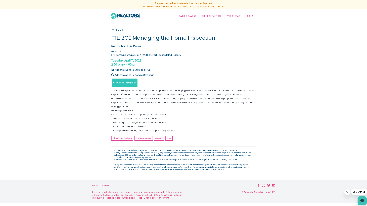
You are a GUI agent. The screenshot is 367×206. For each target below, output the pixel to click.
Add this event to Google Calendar (134, 75)
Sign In (250, 16)
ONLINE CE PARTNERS (211, 16)
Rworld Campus (100, 185)
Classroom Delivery (122, 138)
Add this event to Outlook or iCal (133, 70)
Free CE (159, 138)
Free (169, 138)
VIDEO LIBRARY (234, 16)
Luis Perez (134, 46)
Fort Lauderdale (143, 138)
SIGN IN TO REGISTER (124, 82)
